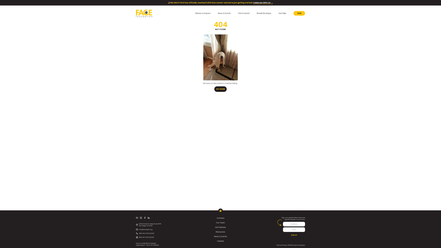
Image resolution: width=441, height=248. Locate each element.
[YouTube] (137, 218)
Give (299, 13)
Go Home (220, 89)
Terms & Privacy (281, 245)
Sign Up (294, 235)
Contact (220, 218)
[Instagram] (141, 218)
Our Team (220, 222)
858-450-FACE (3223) (146, 233)
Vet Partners (220, 227)
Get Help (282, 13)
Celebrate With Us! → (263, 2)
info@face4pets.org (146, 229)
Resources (220, 232)
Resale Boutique (264, 13)
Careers (220, 241)
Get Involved (243, 13)
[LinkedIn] (149, 218)
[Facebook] (145, 218)
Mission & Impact (203, 13)
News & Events (224, 13)
